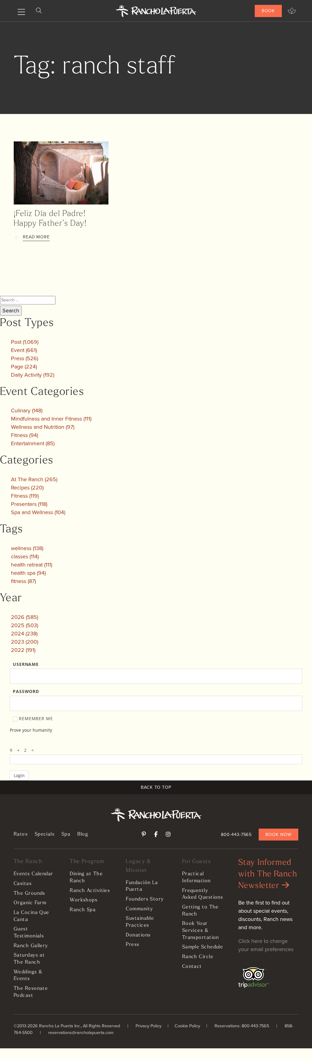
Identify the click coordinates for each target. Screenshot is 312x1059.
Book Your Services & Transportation (200, 930)
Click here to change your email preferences (265, 945)
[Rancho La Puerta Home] (156, 11)
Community (139, 909)
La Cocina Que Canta (31, 916)
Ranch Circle (197, 956)
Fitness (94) (24, 435)
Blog (82, 834)
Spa (66, 834)
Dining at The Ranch (86, 877)
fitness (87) (23, 581)
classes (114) (25, 556)
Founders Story (145, 899)
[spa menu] (291, 11)
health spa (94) (28, 573)
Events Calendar (33, 874)
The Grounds (29, 893)
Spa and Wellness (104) (38, 512)
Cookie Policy (187, 1025)
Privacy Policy (148, 1025)
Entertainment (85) (33, 443)
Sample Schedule (202, 947)
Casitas (23, 883)
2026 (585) (24, 617)
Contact (192, 966)
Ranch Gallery (31, 946)
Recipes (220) (27, 488)
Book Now (278, 834)
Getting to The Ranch (200, 911)
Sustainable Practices (140, 922)
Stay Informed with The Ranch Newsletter (267, 874)
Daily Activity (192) (32, 375)
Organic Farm (30, 903)
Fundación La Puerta (142, 886)
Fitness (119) (25, 496)
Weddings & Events (28, 976)
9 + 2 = (23, 750)
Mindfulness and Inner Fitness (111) (51, 419)
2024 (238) (24, 634)
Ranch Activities (90, 890)
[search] (38, 11)
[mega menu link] (21, 12)
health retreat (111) (31, 565)
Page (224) (24, 367)
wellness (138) (27, 548)
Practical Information (196, 877)
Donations (138, 935)
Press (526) (24, 358)
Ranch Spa (83, 910)
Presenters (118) (29, 504)
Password (26, 691)
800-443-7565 (236, 834)
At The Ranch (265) (34, 479)
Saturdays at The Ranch (29, 959)
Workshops (84, 900)
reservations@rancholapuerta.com (81, 1032)
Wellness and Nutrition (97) (42, 427)
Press (132, 944)
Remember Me (36, 718)
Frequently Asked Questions (202, 894)
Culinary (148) (26, 410)
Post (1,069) (24, 342)
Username (26, 664)
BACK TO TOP (156, 787)
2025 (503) (24, 625)
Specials (45, 834)
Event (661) (24, 350)
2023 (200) (24, 642)
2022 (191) (23, 650)
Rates (21, 834)
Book (268, 10)
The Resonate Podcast (31, 992)
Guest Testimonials (29, 933)
